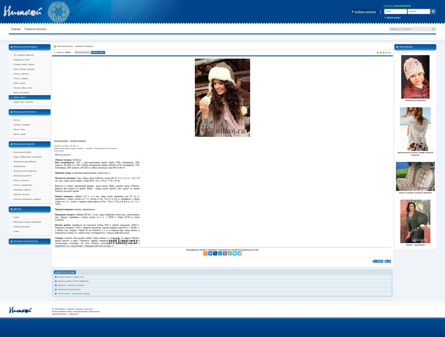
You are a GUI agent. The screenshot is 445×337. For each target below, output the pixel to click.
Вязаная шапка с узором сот (71, 277)
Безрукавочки (20, 166)
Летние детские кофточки (25, 162)
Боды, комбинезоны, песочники (28, 157)
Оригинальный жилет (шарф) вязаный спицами (415, 154)
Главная (16, 28)
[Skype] (235, 253)
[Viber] (225, 253)
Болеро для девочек (23, 176)
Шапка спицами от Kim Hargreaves (73, 281)
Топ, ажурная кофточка (24, 55)
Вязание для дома (22, 227)
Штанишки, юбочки (22, 190)
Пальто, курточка (21, 74)
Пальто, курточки (21, 180)
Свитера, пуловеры (22, 125)
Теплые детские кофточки (25, 171)
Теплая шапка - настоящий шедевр (74, 294)
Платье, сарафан (21, 79)
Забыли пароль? (393, 18)
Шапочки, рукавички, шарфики (27, 199)
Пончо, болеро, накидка (24, 69)
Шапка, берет (20, 97)
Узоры (16, 231)
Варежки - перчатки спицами (71, 285)
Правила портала (35, 28)
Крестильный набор (22, 152)
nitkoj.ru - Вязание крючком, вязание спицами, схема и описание (31, 11)
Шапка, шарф (19, 134)
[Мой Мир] (220, 253)
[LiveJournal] (215, 253)
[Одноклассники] (205, 253)
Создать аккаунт (364, 11)
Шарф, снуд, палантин (23, 102)
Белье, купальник (21, 93)
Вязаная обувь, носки (23, 88)
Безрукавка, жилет (22, 60)
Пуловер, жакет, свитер (24, 64)
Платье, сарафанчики (23, 185)
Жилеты (17, 120)
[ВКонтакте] (210, 253)
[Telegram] (239, 253)
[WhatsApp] (230, 253)
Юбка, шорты (20, 83)
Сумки (16, 217)
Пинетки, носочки (21, 195)
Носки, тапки (19, 130)
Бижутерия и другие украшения (27, 222)
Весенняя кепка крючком (69, 289)
